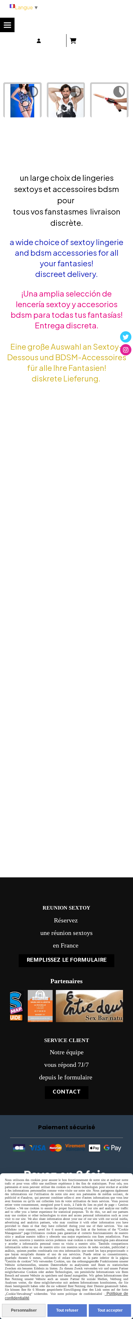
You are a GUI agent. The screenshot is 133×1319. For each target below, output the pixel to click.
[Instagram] (125, 349)
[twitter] (125, 337)
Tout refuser (67, 1310)
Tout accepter (110, 1310)
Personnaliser (24, 1310)
